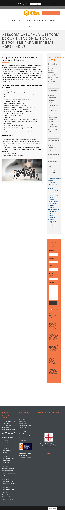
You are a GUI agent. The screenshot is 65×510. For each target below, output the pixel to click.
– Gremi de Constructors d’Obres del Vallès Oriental (8, 468)
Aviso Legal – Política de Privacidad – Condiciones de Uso (25, 456)
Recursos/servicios (22, 20)
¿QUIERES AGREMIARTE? (51, 13)
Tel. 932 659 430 (12, 4)
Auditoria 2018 (52, 110)
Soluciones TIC (54, 211)
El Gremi (10, 20)
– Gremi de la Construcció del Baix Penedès (8, 450)
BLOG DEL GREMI (51, 4)
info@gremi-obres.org (8, 429)
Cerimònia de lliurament (49, 446)
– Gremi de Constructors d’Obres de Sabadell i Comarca (8, 481)
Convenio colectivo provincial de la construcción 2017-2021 (52, 117)
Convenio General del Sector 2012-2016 (53, 156)
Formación (35, 20)
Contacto (31, 27)
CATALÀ (44, 4)
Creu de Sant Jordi (45, 444)
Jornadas (52, 228)
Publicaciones (54, 226)
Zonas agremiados (49, 20)
